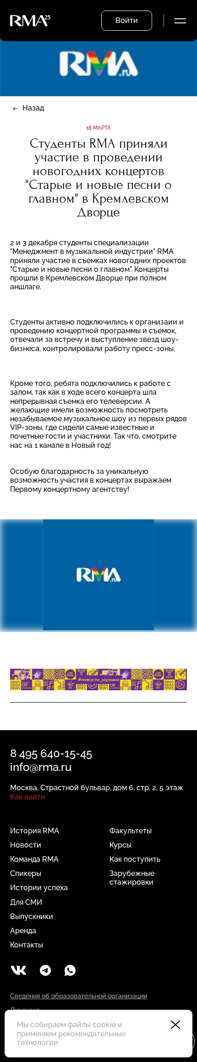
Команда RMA (34, 859)
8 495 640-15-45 (51, 753)
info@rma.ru (40, 767)
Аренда (23, 930)
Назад (33, 108)
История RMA (34, 830)
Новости (25, 845)
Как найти (27, 796)
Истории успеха (39, 887)
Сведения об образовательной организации (78, 996)
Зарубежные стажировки (131, 877)
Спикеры (25, 873)
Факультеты (130, 830)
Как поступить (134, 859)
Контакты (26, 945)
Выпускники (31, 916)
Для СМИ (26, 902)
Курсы (120, 845)
